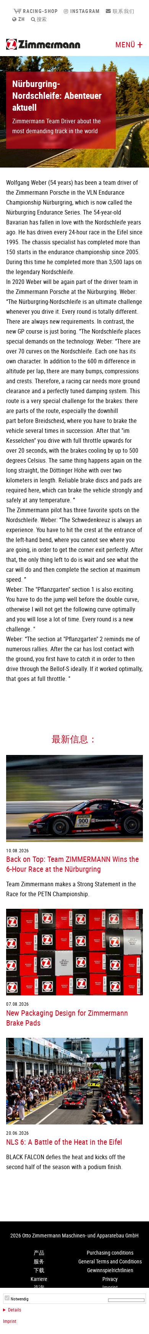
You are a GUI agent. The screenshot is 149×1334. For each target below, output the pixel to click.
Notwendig (19, 1299)
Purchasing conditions (110, 1252)
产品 (39, 1252)
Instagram (84, 11)
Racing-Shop (39, 11)
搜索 (41, 19)
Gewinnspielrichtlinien (110, 1270)
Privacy (110, 1278)
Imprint (9, 1321)
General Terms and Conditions (110, 1261)
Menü (125, 44)
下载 (39, 1270)
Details (14, 1310)
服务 (39, 1261)
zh (21, 19)
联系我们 (123, 11)
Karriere (39, 1278)
